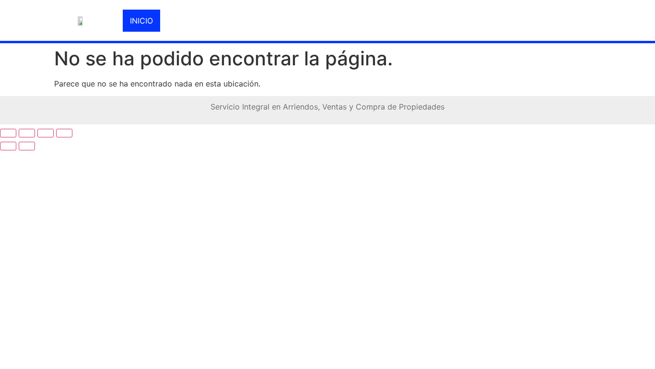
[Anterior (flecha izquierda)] (8, 146)
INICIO (141, 20)
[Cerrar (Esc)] (64, 133)
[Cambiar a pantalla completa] (27, 133)
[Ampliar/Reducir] (8, 133)
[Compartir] (45, 133)
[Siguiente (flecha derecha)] (27, 146)
